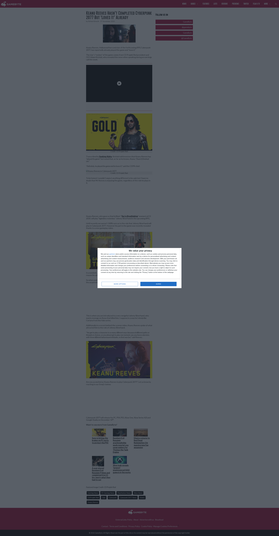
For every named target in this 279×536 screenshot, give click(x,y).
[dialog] (139, 268)
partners (112, 254)
